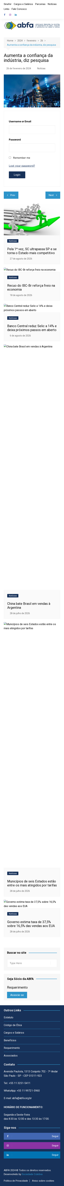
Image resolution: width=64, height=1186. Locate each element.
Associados (11, 1055)
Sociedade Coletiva (32, 1174)
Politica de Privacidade (16, 1180)
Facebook (4, 14)
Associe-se (17, 995)
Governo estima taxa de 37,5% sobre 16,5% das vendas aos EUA (31, 924)
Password (15, 139)
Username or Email (20, 121)
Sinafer (7, 4)
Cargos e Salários (23, 4)
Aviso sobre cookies (43, 1180)
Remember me (21, 157)
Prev (12, 195)
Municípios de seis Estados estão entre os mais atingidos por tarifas (32, 883)
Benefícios (10, 1040)
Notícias (52, 4)
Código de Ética (13, 1025)
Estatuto (8, 1017)
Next (51, 195)
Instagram (10, 14)
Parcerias (40, 4)
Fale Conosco (19, 9)
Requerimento (12, 1047)
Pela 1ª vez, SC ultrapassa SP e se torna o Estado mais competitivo (32, 251)
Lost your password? (22, 165)
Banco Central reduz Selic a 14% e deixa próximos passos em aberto (32, 328)
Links (6, 9)
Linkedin (15, 14)
